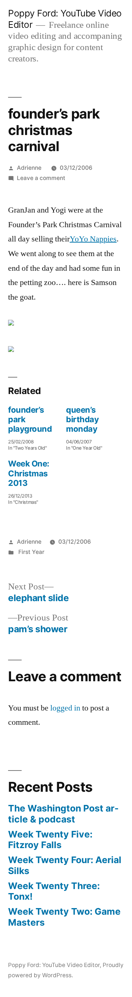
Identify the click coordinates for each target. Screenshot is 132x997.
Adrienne (29, 167)
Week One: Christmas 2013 (29, 473)
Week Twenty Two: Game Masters (64, 917)
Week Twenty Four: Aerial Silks (64, 865)
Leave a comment (41, 178)
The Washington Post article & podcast (63, 814)
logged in (65, 708)
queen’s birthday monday (82, 419)
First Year (30, 551)
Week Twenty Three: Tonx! (54, 891)
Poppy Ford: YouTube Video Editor (54, 965)
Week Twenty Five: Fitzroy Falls (50, 840)
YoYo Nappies (93, 239)
